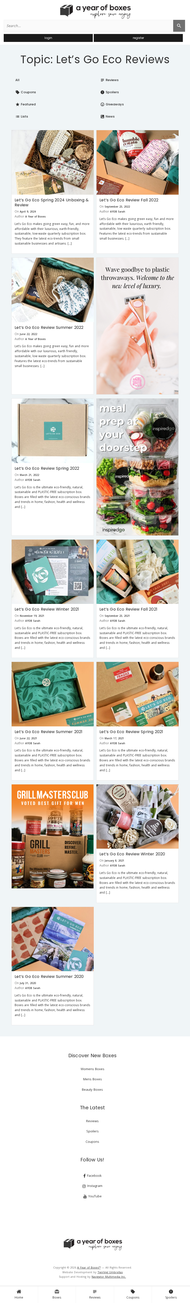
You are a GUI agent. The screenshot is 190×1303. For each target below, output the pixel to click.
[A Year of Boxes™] (95, 11)
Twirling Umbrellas (110, 1272)
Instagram (94, 1185)
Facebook (94, 1175)
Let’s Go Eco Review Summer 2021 (48, 732)
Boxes (56, 1294)
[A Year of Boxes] (92, 1244)
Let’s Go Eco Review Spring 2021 (131, 732)
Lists (21, 116)
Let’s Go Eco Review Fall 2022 (128, 200)
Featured (25, 104)
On (17, 211)
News (107, 116)
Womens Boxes (92, 1069)
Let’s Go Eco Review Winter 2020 (132, 854)
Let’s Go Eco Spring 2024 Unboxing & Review (52, 202)
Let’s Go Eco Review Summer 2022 (49, 327)
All (17, 80)
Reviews (94, 1294)
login (48, 38)
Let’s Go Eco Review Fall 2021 (128, 609)
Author (19, 216)
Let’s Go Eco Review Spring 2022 (47, 468)
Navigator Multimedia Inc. (109, 1276)
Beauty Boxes (92, 1089)
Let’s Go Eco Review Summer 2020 (49, 976)
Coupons (132, 1294)
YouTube (94, 1196)
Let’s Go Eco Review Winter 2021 (47, 609)
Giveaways (112, 104)
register (138, 38)
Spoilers (171, 1294)
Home (19, 1297)
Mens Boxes (92, 1079)
